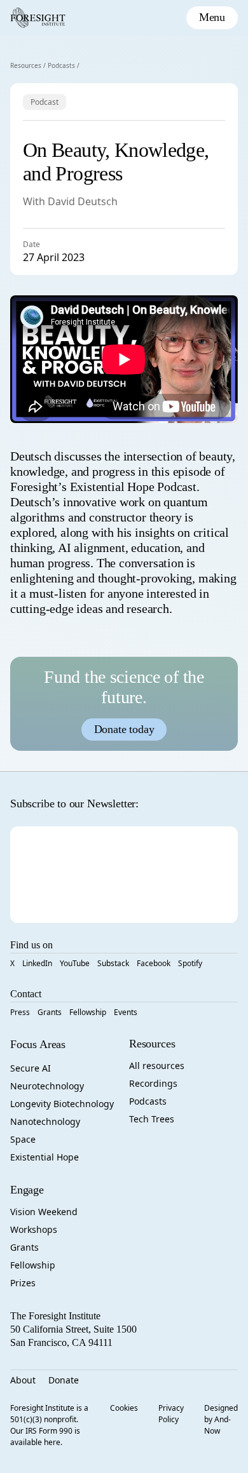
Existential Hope (44, 1157)
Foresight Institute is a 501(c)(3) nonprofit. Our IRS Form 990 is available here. (49, 1425)
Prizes (23, 1283)
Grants (50, 1012)
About (23, 1380)
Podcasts (61, 65)
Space (23, 1139)
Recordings (153, 1083)
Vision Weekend (44, 1212)
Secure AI (30, 1068)
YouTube (75, 963)
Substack (113, 963)
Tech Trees (151, 1119)
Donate (63, 1380)
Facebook (153, 963)
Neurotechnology (47, 1086)
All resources (156, 1065)
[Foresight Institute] (37, 18)
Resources (25, 65)
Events (125, 1012)
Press (20, 1012)
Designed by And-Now (221, 1419)
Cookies (124, 1407)
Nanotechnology (45, 1121)
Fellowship (87, 1012)
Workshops (33, 1229)
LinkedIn (37, 963)
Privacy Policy (171, 1413)
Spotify (190, 963)
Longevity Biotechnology (62, 1104)
